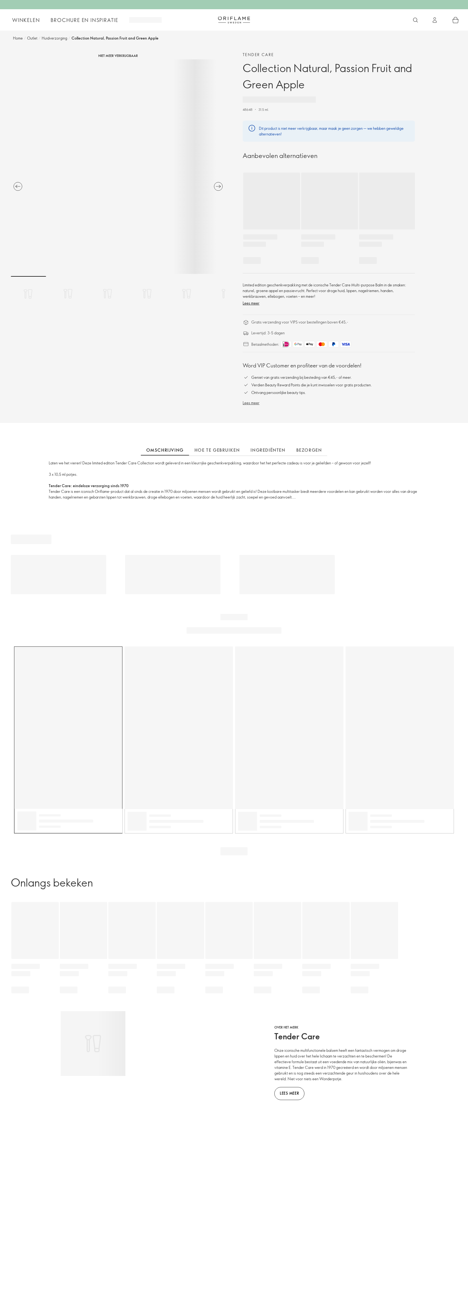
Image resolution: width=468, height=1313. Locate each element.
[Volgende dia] (218, 186)
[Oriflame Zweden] (234, 20)
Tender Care (258, 54)
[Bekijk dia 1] (28, 293)
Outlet (32, 38)
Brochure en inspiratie (84, 20)
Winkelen (26, 20)
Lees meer (251, 303)
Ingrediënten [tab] (268, 450)
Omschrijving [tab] (165, 450)
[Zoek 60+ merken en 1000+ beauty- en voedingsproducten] (415, 20)
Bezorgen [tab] (309, 450)
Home (18, 38)
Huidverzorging (54, 38)
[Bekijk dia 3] (107, 293)
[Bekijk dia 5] (186, 293)
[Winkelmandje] (455, 20)
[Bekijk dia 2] (68, 293)
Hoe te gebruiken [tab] (217, 450)
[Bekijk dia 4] (147, 293)
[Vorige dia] (18, 186)
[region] (118, 166)
